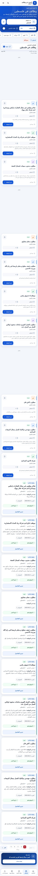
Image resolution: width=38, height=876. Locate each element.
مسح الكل (26, 40)
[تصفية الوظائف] (3, 22)
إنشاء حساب (19, 861)
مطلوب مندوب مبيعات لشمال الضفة (22, 560)
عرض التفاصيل (19, 512)
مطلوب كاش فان (29, 743)
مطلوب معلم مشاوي (28, 597)
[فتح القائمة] (3, 3)
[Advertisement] (19, 78)
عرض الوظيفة (9, 124)
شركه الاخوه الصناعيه (28, 818)
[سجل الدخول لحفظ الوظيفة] (5, 103)
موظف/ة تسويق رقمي (27, 665)
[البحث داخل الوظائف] (8, 3)
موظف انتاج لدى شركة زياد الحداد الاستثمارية (19, 523)
